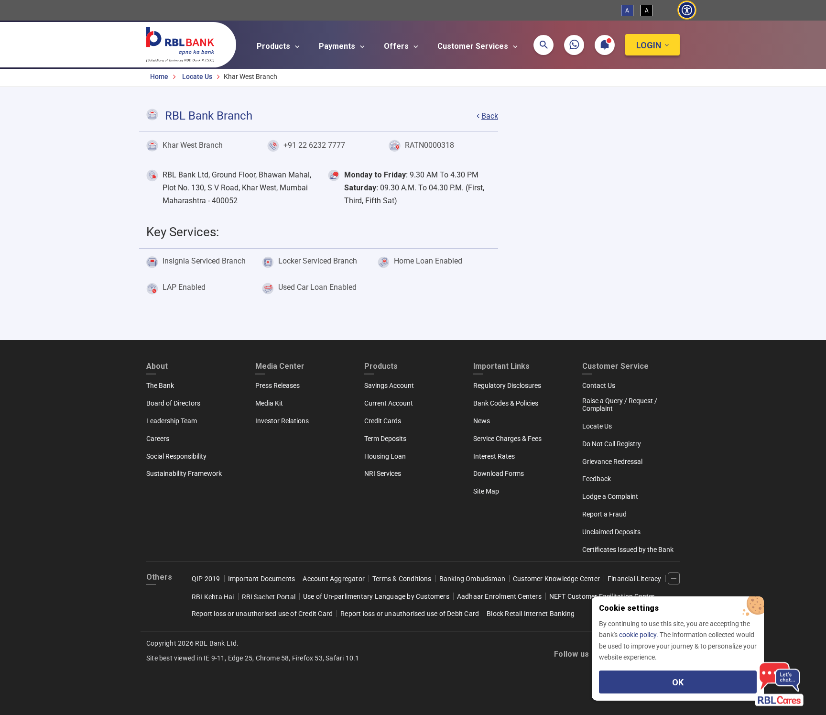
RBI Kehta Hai (213, 597)
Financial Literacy (635, 579)
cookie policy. (639, 634)
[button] (543, 45)
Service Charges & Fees (507, 438)
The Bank (160, 385)
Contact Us (598, 385)
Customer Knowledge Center (556, 579)
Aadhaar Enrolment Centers (499, 596)
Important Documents (261, 579)
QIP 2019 (206, 579)
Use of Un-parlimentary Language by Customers (376, 596)
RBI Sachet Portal (268, 597)
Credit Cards (382, 421)
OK (678, 682)
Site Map (486, 491)
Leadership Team (171, 421)
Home (159, 76)
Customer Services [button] (473, 46)
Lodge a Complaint (610, 496)
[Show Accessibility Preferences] (687, 10)
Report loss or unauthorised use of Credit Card (262, 613)
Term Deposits (385, 438)
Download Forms (498, 473)
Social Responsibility (176, 456)
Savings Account (389, 385)
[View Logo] (185, 42)
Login (649, 45)
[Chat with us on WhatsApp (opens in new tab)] (574, 45)
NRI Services (382, 473)
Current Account (388, 403)
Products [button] (274, 46)
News (481, 421)
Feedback (596, 479)
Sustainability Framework (184, 473)
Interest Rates (494, 456)
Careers (157, 438)
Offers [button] (397, 46)
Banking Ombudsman (472, 579)
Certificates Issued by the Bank (628, 549)
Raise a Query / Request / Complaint (619, 404)
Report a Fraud (604, 514)
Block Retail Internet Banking (531, 613)
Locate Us (197, 76)
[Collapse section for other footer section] (674, 578)
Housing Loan (385, 456)
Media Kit (269, 403)
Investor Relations (282, 421)
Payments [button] (338, 46)
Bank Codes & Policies (505, 403)
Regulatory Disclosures (507, 385)
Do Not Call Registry (611, 444)
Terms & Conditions (402, 579)
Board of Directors (173, 403)
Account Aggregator (334, 579)
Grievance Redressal (612, 461)
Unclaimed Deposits (611, 532)
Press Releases (277, 385)
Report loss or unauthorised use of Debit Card (409, 613)
